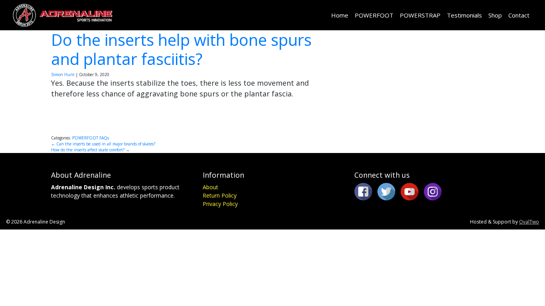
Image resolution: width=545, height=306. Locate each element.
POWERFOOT (374, 15)
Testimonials (464, 15)
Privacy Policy (220, 204)
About (210, 187)
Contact (518, 15)
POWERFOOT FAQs (90, 138)
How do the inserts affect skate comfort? (90, 150)
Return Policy (220, 195)
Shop (495, 15)
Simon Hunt (63, 74)
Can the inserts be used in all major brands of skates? (103, 144)
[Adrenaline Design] (62, 15)
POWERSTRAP (420, 15)
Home (339, 15)
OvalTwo (529, 221)
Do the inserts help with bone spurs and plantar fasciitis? (181, 49)
